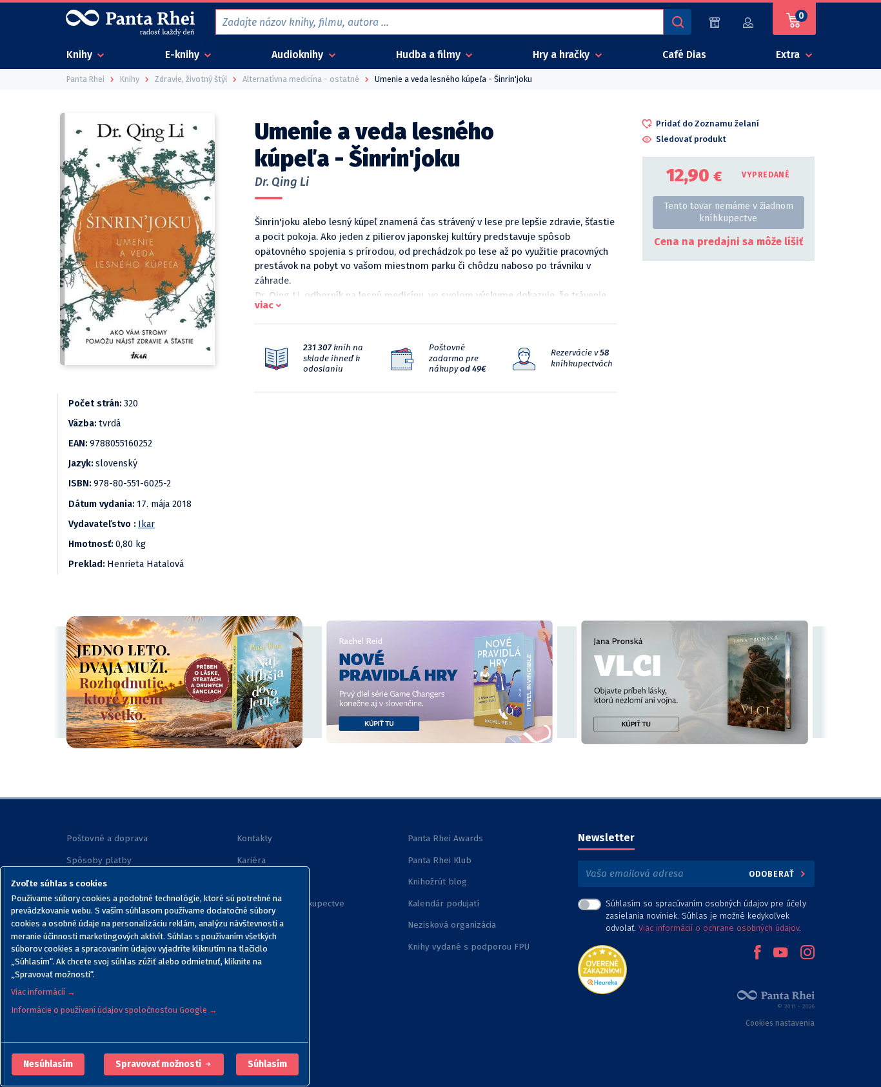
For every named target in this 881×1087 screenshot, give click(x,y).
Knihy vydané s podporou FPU (469, 946)
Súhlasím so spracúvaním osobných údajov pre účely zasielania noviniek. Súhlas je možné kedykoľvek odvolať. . (706, 916)
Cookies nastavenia (780, 1023)
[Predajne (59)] (714, 22)
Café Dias (684, 54)
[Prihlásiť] (748, 22)
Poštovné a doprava (107, 838)
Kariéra (251, 860)
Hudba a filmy (429, 54)
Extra (789, 54)
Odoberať (773, 874)
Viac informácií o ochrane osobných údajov (718, 928)
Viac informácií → (43, 992)
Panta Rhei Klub (439, 860)
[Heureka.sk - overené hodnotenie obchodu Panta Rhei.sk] (602, 968)
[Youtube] (780, 953)
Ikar (146, 524)
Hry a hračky (562, 54)
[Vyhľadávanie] (677, 22)
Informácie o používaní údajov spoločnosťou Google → (114, 1010)
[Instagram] (807, 953)
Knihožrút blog (437, 881)
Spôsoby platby (99, 860)
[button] (48, 1064)
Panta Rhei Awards (445, 838)
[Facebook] (757, 953)
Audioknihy (299, 54)
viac (264, 305)
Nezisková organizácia (452, 924)
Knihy (80, 54)
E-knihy (183, 54)
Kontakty (254, 838)
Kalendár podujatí (443, 903)
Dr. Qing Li (282, 182)
